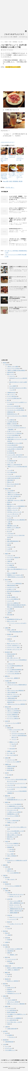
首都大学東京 (10, 480)
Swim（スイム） (10, 563)
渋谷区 (6, 818)
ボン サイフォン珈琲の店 (13, 718)
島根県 (4, 865)
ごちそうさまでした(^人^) (7, 142)
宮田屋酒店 (15, 181)
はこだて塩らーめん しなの (13, 1022)
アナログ (9, 543)
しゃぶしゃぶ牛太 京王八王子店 (14, 454)
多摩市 (6, 825)
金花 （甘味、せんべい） (13, 658)
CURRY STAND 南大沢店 (13, 478)
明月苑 (8, 502)
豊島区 (6, 795)
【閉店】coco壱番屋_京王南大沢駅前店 (16, 370)
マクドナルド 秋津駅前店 (13, 712)
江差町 (6, 1026)
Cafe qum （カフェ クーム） (13, 649)
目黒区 (6, 757)
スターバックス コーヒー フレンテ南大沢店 (17, 416)
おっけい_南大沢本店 (12, 396)
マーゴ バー (14, 739)
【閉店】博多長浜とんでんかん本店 (15, 577)
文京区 (6, 721)
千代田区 (7, 680)
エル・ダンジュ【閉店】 (12, 833)
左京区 (8, 899)
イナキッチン (10, 555)
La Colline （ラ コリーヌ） (15, 924)
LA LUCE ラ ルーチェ (12, 587)
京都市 (6, 890)
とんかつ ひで (10, 547)
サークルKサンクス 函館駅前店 (14, 1018)
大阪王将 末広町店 (11, 682)
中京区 (8, 915)
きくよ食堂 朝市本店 (12, 1010)
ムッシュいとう (12, 919)
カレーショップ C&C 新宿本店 (14, 804)
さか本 (8, 581)
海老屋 (8, 989)
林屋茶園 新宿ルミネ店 (12, 814)
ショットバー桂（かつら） (13, 514)
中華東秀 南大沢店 (11, 392)
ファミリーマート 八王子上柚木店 (15, 408)
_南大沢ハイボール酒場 (12, 366)
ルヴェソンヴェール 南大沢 (13, 368)
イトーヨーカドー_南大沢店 (13, 476)
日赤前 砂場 (9, 768)
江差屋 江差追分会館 (12, 1028)
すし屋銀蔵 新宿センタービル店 (14, 806)
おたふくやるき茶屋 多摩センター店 (15, 831)
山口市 (6, 1033)
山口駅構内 (9, 1035)
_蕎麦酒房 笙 (12, 954)
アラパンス (9, 529)
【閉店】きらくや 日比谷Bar (13, 494)
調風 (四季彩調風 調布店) (13, 541)
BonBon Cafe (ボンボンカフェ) (16, 894)
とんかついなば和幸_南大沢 (13, 398)
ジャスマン (9, 601)
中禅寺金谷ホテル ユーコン (13, 993)
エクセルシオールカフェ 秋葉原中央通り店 (17, 684)
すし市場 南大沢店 (11, 460)
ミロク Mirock (10, 533)
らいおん (9, 517)
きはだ (8, 928)
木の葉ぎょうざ (10, 589)
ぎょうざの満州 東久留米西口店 (14, 665)
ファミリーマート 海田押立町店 (14, 583)
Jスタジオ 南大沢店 (11, 445)
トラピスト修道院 (11, 1000)
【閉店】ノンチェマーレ (12, 508)
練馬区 (6, 676)
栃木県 (4, 983)
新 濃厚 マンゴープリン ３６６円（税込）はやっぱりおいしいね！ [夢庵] (17, 220)
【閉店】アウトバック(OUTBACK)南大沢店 (17, 466)
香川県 (4, 931)
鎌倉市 (6, 972)
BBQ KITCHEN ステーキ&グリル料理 (18, 382)
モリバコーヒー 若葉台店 (13, 557)
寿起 (8, 539)
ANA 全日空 (12, 748)
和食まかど (9, 482)
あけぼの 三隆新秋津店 (12, 714)
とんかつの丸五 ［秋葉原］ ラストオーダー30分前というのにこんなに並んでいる (18, 198)
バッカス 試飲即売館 (14, 872)
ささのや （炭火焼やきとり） (14, 645)
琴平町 (6, 937)
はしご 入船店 (10, 854)
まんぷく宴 (9, 559)
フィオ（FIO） (10, 462)
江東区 (6, 858)
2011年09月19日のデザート (16, 228)
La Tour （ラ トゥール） (14, 906)
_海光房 (9, 1016)
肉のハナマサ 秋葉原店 (12, 696)
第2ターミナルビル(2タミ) (15, 729)
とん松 (8, 549)
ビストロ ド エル (11, 759)
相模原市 (7, 966)
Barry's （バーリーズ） (12, 516)
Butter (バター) (10, 486)
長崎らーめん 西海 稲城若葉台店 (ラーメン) (17, 569)
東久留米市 (7, 652)
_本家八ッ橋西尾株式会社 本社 (16, 903)
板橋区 (6, 777)
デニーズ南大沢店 (11, 472)
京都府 (4, 888)
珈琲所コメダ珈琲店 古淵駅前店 (14, 967)
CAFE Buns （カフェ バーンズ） (14, 512)
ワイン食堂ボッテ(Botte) (13, 671)
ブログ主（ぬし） (10, 187)
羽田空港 (9, 727)
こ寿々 (8, 976)
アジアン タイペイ (11, 551)
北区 (6, 773)
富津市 (6, 877)
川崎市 (6, 947)
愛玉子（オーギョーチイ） (13, 643)
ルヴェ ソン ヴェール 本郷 (13, 723)
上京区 (8, 892)
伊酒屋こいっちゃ (11, 822)
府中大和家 (9, 614)
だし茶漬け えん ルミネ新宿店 (14, 812)
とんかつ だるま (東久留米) (13, 673)
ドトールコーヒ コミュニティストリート (16, 783)
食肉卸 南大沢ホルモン (12, 414)
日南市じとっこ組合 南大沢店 (14, 464)
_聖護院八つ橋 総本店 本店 (15, 910)
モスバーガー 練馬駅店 (12, 678)
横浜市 (6, 957)
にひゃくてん (12, 376)
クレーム (7, 1046)
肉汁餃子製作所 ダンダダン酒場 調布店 (16, 519)
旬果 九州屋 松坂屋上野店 (15, 631)
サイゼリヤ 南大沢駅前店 (13, 435)
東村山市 (7, 706)
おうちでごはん (8, 1048)
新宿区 (6, 802)
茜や (8, 400)
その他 (4, 1044)
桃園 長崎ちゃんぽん (12, 525)
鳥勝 (8, 545)
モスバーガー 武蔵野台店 (13, 603)
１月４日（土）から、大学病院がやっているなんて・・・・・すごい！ (17, 240)
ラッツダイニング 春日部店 (13, 886)
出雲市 (6, 867)
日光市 (6, 985)
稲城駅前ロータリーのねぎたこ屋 (14, 575)
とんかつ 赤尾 (10, 797)
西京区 (8, 922)
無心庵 (8, 974)
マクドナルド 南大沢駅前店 (13, 425)
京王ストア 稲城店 (11, 573)
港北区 (8, 961)
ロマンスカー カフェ (12, 810)
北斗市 (6, 998)
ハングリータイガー (11, 959)
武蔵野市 (7, 764)
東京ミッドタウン (11, 621)
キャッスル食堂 (12, 636)
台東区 (6, 627)
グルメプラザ (10, 785)
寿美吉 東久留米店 (11, 654)
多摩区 (8, 952)
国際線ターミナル (13, 742)
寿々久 (8, 531)
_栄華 (8, 612)
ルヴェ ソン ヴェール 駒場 (13, 761)
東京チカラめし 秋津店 (12, 708)
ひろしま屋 (9, 667)
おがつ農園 (9, 608)
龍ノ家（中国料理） (11, 597)
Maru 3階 (11, 851)
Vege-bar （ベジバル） (14, 905)
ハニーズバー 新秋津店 (12, 716)
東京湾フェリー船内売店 (12, 981)
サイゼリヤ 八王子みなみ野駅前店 (15, 447)
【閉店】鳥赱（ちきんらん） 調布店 (15, 500)
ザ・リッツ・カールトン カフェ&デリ (17, 623)
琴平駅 (8, 939)
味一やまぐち (12, 1037)
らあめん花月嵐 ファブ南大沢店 (14, 449)
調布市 (6, 488)
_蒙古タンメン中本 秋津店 (13, 710)
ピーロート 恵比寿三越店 (13, 820)
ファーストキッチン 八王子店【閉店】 (16, 410)
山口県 (4, 1031)
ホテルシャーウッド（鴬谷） (13, 647)
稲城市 (6, 553)
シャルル (9, 474)
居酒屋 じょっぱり (11, 751)
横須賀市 (7, 979)
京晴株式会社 (10, 412)
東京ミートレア (10, 374)
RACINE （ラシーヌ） (14, 896)
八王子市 (7, 364)
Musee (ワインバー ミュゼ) (15, 917)
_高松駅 (9, 935)
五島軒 (8, 1024)
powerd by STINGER (16, 1068)
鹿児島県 (5, 1039)
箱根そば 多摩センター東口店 (14, 835)
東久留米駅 (9, 656)
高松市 (6, 933)
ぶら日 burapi (10, 610)
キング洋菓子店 (10, 419)
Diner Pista (13, 744)
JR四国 (6, 942)
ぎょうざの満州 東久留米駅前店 (14, 669)
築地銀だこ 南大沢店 (12, 423)
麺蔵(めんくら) (10, 504)
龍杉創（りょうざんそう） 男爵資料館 (16, 1003)
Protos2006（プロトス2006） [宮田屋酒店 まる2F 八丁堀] (4, 158)
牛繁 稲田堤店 (10, 950)
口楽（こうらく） (11, 394)
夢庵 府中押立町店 (11, 585)
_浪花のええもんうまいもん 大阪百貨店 (16, 704)
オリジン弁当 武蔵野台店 (13, 599)
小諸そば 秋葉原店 (11, 692)
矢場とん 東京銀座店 (12, 855)
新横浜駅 (11, 963)
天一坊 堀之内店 (11, 453)
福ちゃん (11, 641)
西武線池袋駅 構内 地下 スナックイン (15, 799)
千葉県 (4, 875)
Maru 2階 (5, 181)
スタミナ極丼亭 (12, 386)
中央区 (10, 181)
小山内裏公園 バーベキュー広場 (14, 443)
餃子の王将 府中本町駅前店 (13, 591)
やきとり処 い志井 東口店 (13, 496)
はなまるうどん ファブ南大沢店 (14, 433)
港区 (6, 617)
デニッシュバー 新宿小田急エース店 (15, 808)
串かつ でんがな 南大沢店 (13, 484)
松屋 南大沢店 (10, 372)
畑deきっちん (10, 838)
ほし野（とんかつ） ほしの (13, 431)
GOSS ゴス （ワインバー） (13, 694)
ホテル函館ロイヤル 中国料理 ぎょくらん (16, 1014)
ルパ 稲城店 (9, 565)
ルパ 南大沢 (9, 451)
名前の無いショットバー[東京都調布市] (16, 506)
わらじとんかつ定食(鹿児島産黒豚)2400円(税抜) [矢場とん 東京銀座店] (4, 175)
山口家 (8, 595)
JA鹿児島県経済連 (9, 1041)
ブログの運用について (10, 1050)
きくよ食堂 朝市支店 (12, 1020)
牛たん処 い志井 (11, 498)
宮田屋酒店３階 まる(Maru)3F (12, 156)
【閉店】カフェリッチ (12, 492)
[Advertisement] (14, 15)
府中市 (6, 579)
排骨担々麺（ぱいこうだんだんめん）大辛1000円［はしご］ (20, 175)
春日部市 (7, 884)
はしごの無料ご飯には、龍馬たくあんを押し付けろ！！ (12, 175)
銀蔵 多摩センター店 (12, 836)
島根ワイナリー (10, 871)
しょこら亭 (9, 470)
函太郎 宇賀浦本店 (11, 1012)
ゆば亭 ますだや (11, 987)
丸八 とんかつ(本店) (11, 755)
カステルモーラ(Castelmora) (17, 733)
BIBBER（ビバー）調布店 (13, 527)
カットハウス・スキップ (12, 845)
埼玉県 (4, 882)
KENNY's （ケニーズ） (12, 510)
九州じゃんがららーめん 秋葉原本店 (15, 690)
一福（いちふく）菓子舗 (12, 1002)
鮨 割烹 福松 (10, 770)
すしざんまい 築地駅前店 (13, 843)
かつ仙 (13, 746)
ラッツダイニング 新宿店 (13, 816)
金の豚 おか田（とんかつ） (13, 437)
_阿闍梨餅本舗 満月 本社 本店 (16, 908)
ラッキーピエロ (10, 1008)
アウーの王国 (10, 490)
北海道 (4, 996)
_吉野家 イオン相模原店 (12, 969)
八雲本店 (9, 869)
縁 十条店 (9, 774)
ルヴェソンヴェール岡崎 (14, 901)
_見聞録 (9, 523)
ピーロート (14, 731)
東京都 (20, 181)
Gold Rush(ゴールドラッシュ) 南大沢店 (18, 378)
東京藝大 (9, 634)
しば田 (8, 521)
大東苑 (8, 561)
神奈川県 (5, 945)
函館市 (6, 1006)
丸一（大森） (10, 753)
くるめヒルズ (10, 663)
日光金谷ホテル (10, 991)
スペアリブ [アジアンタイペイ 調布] (18, 287)
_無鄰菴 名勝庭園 (13, 912)
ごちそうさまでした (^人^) (14, 34)
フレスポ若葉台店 (11, 567)
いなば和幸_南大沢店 (12, 421)
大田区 (6, 725)
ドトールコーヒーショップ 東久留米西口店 (17, 660)
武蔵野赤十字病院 (11, 766)
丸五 (8, 688)
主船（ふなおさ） (11, 879)
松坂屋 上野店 (10, 629)
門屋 (8, 593)
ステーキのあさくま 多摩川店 (14, 949)
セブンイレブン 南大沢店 (13, 406)
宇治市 (6, 926)
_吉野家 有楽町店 (11, 698)
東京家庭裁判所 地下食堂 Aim (14, 619)
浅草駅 (8, 639)
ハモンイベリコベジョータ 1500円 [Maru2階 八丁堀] (20, 158)
